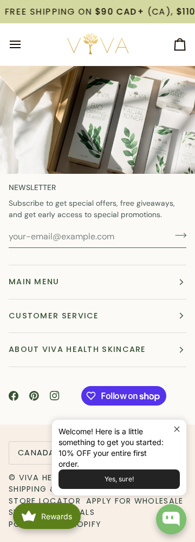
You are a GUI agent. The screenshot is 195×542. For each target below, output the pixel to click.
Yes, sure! (119, 479)
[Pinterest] (34, 396)
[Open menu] (25, 44)
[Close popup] (177, 429)
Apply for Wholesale (135, 500)
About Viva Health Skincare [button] (77, 349)
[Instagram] (55, 396)
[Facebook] (13, 396)
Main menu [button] (34, 281)
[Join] (177, 235)
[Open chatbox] (171, 519)
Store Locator (45, 500)
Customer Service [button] (54, 315)
